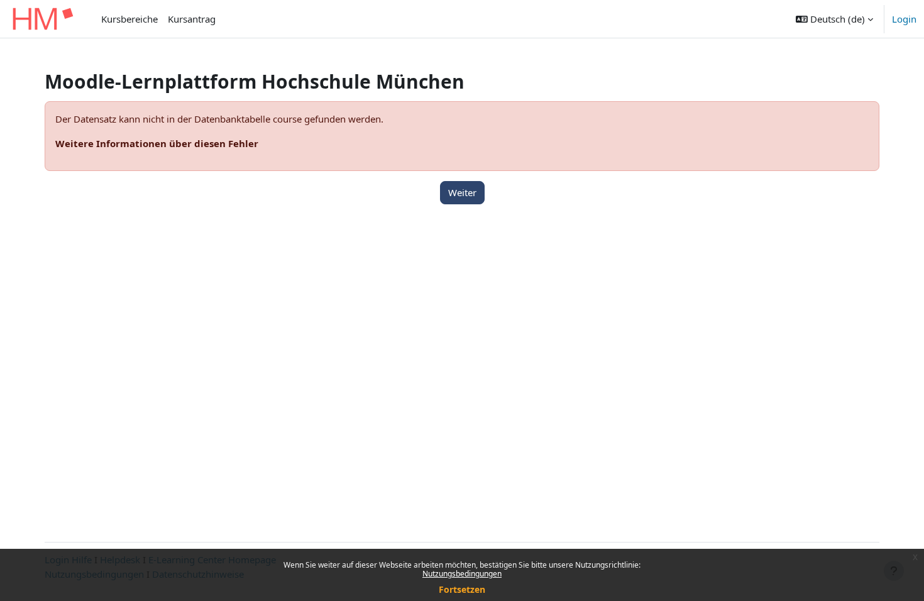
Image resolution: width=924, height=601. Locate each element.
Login (904, 19)
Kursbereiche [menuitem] (129, 19)
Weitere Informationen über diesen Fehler (156, 143)
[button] (834, 19)
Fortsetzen (462, 589)
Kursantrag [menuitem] (192, 19)
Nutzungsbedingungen (462, 573)
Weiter (462, 192)
